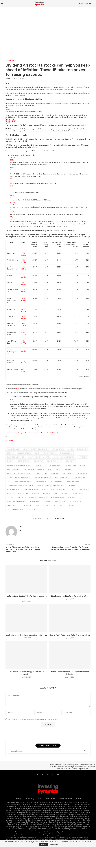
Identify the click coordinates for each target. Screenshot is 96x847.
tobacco (71, 505)
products (41, 497)
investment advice (31, 489)
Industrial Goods (43, 485)
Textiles (61, 505)
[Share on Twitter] (58, 518)
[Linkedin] (87, 3)
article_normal (58, 449)
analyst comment (13, 449)
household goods (72, 481)
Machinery (10, 493)
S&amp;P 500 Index (13, 505)
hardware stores (56, 481)
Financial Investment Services (17, 477)
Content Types (70, 465)
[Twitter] (82, 3)
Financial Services (78, 477)
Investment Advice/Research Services (55, 489)
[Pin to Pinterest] (60, 518)
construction (40, 465)
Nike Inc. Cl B (47, 493)
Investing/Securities (14, 489)
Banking (70, 449)
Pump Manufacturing (56, 497)
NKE (56, 493)
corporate (83, 465)
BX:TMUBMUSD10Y (66, 453)
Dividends (38, 473)
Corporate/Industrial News (34, 469)
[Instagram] (84, 3)
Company (18, 799)
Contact (78, 799)
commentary (38, 461)
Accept (43, 845)
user (8, 78)
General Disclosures (65, 799)
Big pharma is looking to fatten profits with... (70, 596)
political (10, 497)
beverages (10, 453)
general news (41, 481)
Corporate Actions (13, 469)
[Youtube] (90, 3)
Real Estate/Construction (16, 501)
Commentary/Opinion (54, 461)
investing (71, 485)
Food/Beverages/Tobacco (23, 481)
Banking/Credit (82, 449)
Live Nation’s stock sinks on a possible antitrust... (26, 635)
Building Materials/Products (45, 453)
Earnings (54, 473)
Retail (64, 501)
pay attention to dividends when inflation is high (52, 103)
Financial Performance (60, 477)
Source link (9, 441)
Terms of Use (50, 799)
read (17, 389)
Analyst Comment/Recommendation (36, 449)
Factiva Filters (82, 473)
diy (46, 473)
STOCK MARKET (11, 61)
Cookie (40, 799)
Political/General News (25, 497)
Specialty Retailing (41, 505)
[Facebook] (79, 3)
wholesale (33, 509)
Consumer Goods (55, 465)
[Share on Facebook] (55, 518)
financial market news (40, 477)
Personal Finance (77, 493)
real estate (72, 497)
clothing (10, 461)
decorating (68, 469)
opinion (64, 493)
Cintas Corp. (82, 457)
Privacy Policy (29, 799)
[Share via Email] (63, 518)
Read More (54, 844)
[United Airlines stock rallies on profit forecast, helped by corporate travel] (69, 655)
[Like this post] (51, 518)
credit (50, 469)
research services (51, 501)
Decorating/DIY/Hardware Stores (19, 473)
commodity (70, 461)
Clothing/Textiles (23, 461)
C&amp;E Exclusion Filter (15, 457)
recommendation (35, 501)
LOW (73, 489)
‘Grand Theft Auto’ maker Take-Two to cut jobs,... (70, 635)
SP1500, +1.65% (15, 207)
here (66, 145)
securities (27, 505)
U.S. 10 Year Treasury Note (16, 509)
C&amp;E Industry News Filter (64, 457)
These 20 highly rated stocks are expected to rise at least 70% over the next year (39, 433)
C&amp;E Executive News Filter (39, 457)
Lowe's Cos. (83, 489)
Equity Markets (67, 473)
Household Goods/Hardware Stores (20, 485)
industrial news (59, 485)
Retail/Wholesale (76, 501)
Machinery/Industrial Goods (28, 493)
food (9, 481)
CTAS (58, 469)
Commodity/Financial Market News (19, 465)
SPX (53, 505)
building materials (24, 453)
